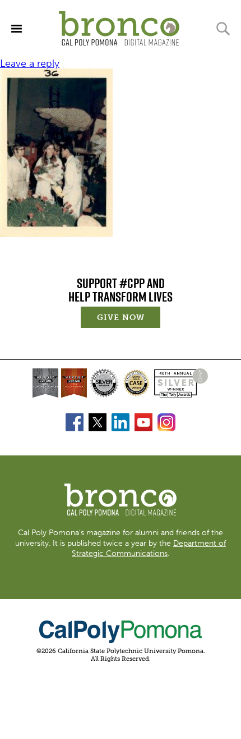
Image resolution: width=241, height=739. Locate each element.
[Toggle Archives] (16, 28)
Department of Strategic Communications (149, 548)
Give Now (129, 319)
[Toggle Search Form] (223, 28)
